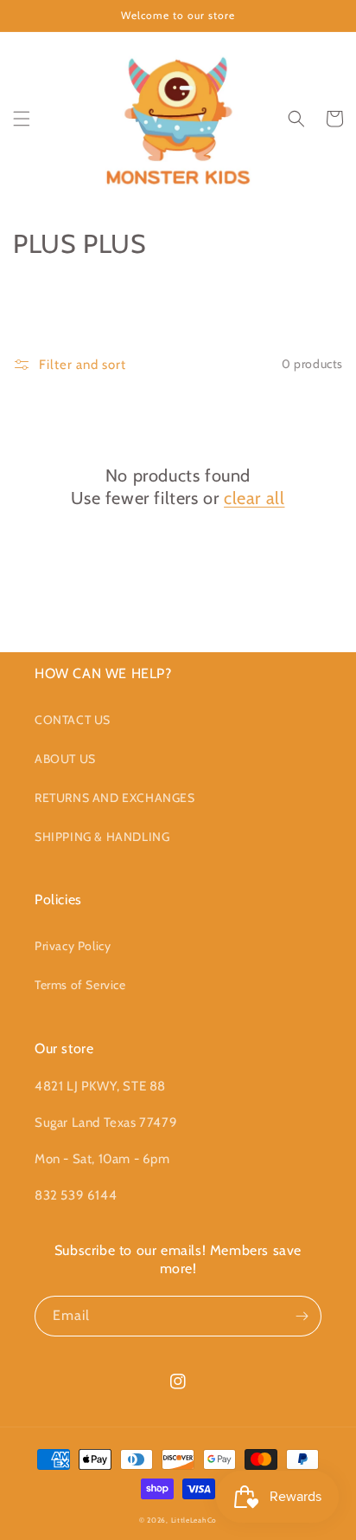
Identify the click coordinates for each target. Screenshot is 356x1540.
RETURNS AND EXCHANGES (115, 798)
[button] (22, 119)
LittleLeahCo (194, 1520)
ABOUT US (65, 759)
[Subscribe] (302, 1316)
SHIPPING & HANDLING (102, 836)
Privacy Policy (73, 946)
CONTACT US (73, 720)
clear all (254, 498)
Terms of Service (80, 985)
